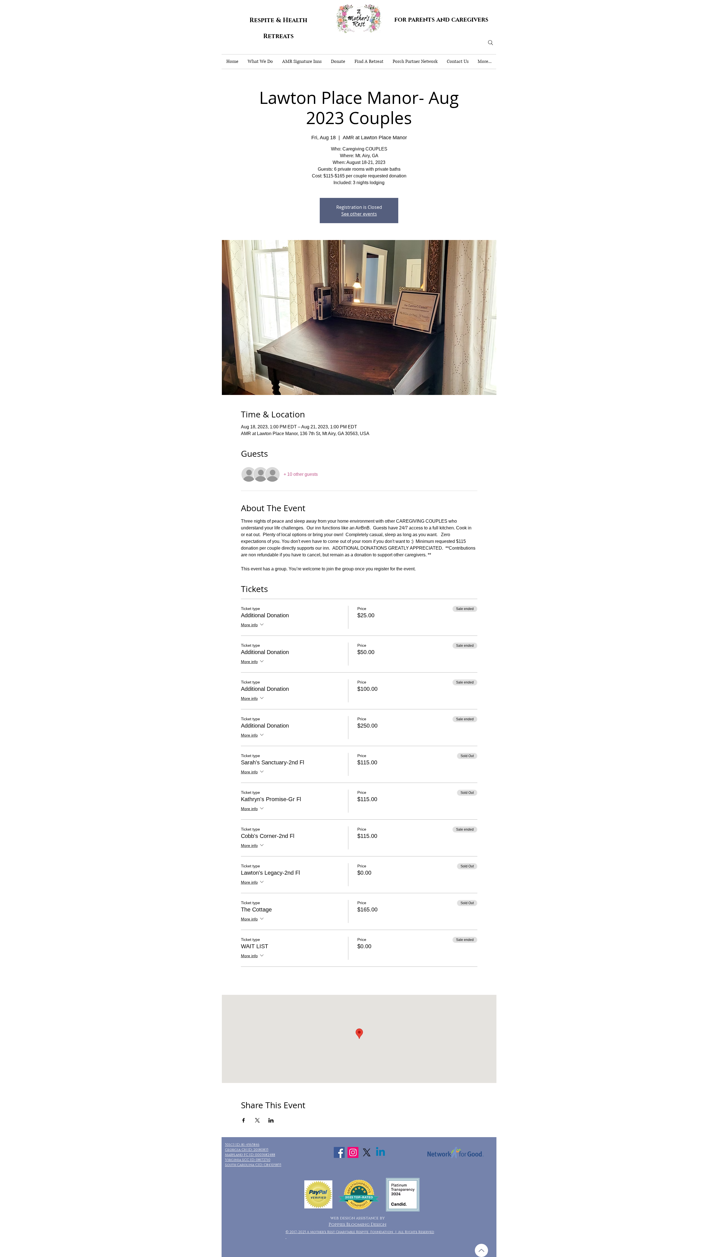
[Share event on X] (257, 1120)
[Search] (490, 43)
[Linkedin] (380, 1152)
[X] (366, 1152)
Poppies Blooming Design (357, 1225)
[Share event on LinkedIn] (271, 1120)
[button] (260, 61)
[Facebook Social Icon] (339, 1152)
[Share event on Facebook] (243, 1120)
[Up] (481, 1250)
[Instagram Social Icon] (353, 1152)
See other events (359, 214)
